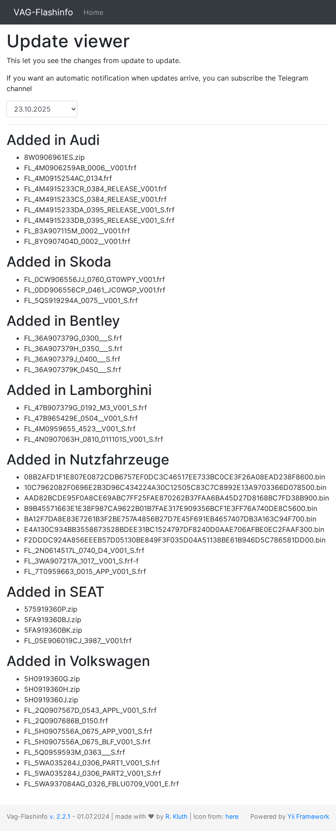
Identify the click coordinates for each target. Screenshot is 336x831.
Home (93, 12)
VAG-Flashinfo (43, 12)
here (231, 816)
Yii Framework (308, 816)
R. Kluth (176, 816)
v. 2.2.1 (59, 816)
